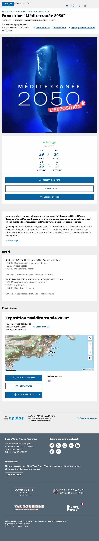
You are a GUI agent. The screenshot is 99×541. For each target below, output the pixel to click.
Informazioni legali (13, 521)
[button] (79, 6)
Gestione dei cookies (44, 521)
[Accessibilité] (67, 6)
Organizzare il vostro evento (17, 524)
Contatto (28, 521)
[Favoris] (73, 6)
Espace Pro (61, 521)
